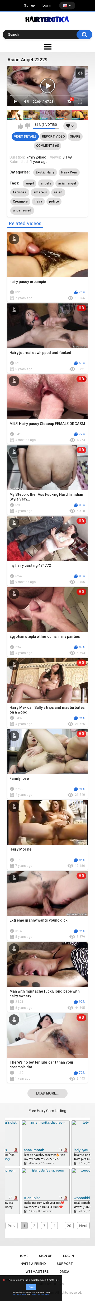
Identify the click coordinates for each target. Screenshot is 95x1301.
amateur (40, 192)
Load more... (47, 1093)
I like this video (20, 126)
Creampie (20, 201)
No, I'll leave (45, 1294)
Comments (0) (47, 146)
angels (46, 183)
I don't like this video (27, 126)
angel (29, 183)
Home (23, 1256)
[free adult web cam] (47, 115)
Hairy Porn (69, 172)
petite (54, 201)
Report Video (53, 136)
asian (58, 192)
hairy (38, 201)
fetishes (20, 192)
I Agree (31, 1287)
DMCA (64, 1271)
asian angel (67, 183)
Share (75, 136)
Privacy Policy (36, 1294)
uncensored (22, 210)
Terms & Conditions (19, 1294)
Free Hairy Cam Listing (47, 1111)
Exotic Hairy (45, 172)
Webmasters (37, 1271)
